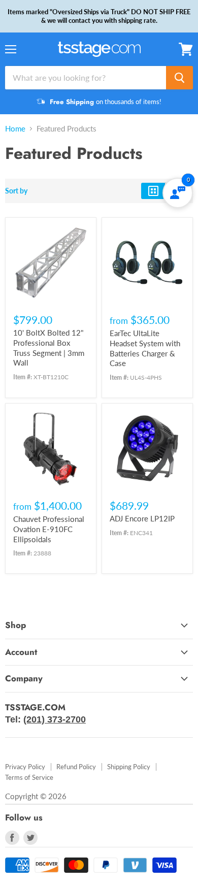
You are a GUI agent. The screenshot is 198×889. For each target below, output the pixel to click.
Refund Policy (76, 767)
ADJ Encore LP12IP (142, 518)
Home (15, 128)
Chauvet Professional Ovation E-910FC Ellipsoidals (48, 528)
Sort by (16, 191)
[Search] (179, 77)
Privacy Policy (25, 767)
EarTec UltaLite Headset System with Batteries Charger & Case (145, 348)
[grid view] (153, 191)
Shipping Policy (128, 767)
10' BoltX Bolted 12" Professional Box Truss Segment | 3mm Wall (48, 347)
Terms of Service (29, 777)
